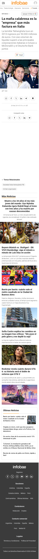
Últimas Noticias (22, 498)
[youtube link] (22, 476)
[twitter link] (12, 476)
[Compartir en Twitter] (16, 98)
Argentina (9, 523)
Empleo (23, 511)
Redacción (16, 511)
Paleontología (7, 8)
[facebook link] (7, 476)
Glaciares (17, 8)
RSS (31, 498)
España (27, 488)
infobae (5, 14)
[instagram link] (17, 476)
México (23, 493)
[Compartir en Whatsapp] (6, 98)
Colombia (20, 488)
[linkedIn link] (31, 476)
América (12, 488)
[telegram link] (26, 476)
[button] (3, 3)
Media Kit (22, 528)
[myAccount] (35, 3)
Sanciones (24, 8)
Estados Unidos (13, 493)
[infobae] (19, 3)
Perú (28, 493)
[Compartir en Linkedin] (21, 98)
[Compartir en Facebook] (11, 98)
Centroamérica (11, 498)
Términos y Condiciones (11, 541)
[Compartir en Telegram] (26, 98)
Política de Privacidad (28, 541)
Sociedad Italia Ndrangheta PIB (13, 185)
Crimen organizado (9, 189)
